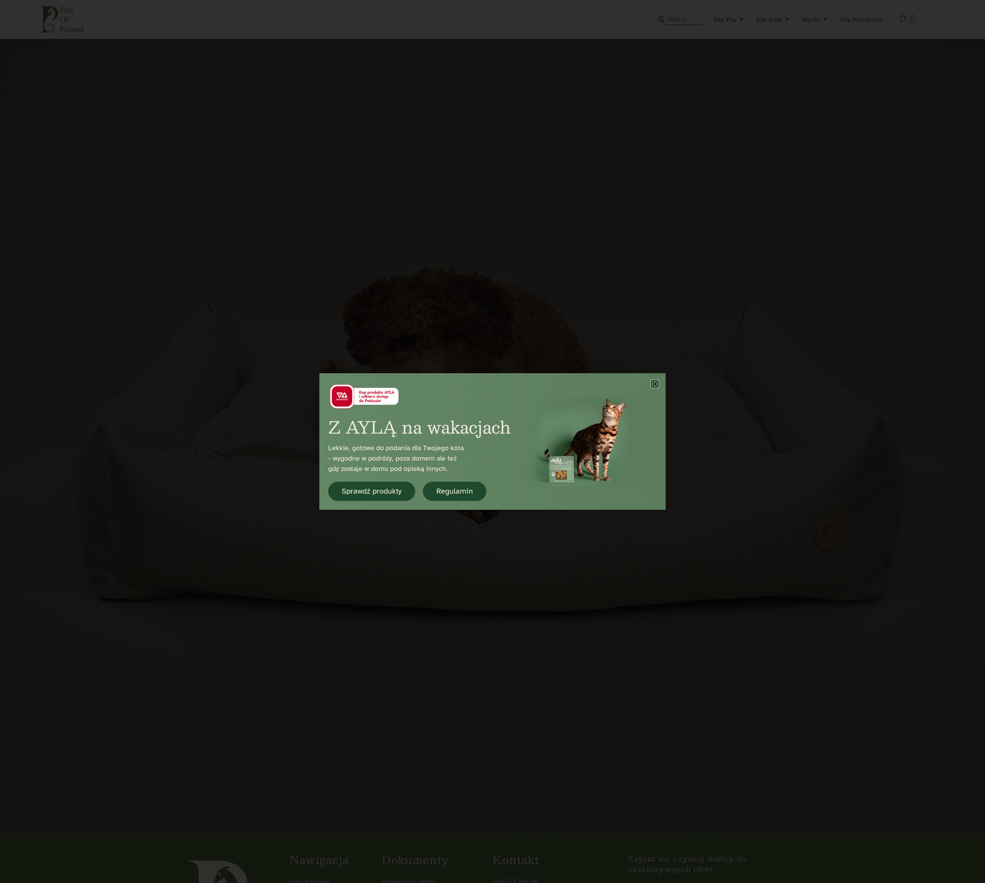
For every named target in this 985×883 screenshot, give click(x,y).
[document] (492, 441)
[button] (655, 384)
